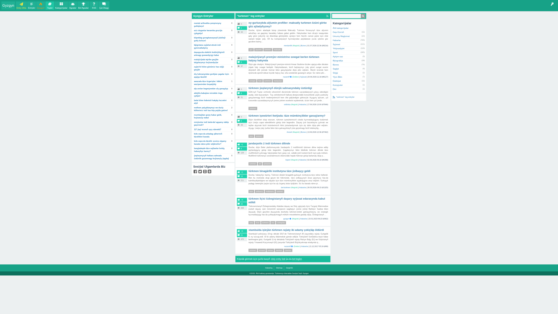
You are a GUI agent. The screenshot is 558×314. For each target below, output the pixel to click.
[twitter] (200, 172)
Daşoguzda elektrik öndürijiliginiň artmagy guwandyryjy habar (209, 53)
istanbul (288, 250)
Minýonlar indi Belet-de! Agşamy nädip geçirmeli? (211, 123)
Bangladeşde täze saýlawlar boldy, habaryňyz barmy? (209, 149)
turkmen (268, 50)
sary (251, 223)
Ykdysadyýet (338, 48)
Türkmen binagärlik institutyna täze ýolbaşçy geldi (279, 171)
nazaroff (286, 77)
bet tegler (297, 259)
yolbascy (259, 191)
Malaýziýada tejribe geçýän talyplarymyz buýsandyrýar (206, 61)
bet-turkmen (285, 188)
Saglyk (336, 69)
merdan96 (288, 46)
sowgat (252, 81)
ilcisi (257, 223)
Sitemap (279, 268)
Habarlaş (268, 268)
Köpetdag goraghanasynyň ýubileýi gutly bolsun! (210, 39)
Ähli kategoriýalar (341, 28)
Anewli (289, 132)
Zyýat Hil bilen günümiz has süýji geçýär (209, 68)
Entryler (31, 8)
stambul (279, 250)
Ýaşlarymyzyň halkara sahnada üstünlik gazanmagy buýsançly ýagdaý (211, 157)
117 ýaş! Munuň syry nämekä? (207, 129)
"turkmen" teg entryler (345, 97)
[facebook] (195, 172)
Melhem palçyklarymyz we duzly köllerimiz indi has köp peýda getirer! (211, 109)
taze (251, 136)
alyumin (258, 50)
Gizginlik (289, 268)
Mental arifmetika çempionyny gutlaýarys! (207, 24)
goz (251, 50)
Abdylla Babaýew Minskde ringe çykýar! (208, 94)
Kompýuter (338, 85)
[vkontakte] (210, 172)
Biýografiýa (338, 60)
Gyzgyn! (40, 8)
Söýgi (335, 73)
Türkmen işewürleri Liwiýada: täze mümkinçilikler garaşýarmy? (286, 115)
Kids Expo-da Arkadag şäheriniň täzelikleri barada (208, 135)
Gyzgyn (8, 5)
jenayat (262, 250)
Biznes (303, 46)
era (273, 223)
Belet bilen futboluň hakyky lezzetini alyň (210, 101)
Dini (334, 89)
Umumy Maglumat (341, 36)
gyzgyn (286, 219)
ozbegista (281, 223)
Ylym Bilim (337, 77)
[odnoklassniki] (205, 172)
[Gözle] (363, 16)
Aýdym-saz (338, 56)
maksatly (277, 50)
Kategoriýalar (61, 8)
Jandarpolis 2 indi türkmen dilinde (269, 143)
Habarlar (302, 105)
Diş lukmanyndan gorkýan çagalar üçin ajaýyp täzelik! (211, 75)
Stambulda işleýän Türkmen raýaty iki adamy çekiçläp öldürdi (286, 230)
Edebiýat (337, 81)
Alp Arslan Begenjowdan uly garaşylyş (211, 89)
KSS (94, 8)
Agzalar (72, 8)
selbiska (287, 105)
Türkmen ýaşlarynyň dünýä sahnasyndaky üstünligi (280, 88)
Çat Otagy (104, 8)
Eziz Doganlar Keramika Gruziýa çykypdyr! (208, 31)
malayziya (278, 81)
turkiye (270, 250)
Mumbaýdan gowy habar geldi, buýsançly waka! (208, 116)
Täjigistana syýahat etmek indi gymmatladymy (207, 46)
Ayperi (287, 160)
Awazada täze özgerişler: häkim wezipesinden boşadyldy (208, 82)
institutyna (270, 191)
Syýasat (303, 77)
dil (260, 164)
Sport (335, 52)
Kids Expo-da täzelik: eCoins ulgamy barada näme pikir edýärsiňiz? (210, 142)
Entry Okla (21, 8)
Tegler (50, 8)
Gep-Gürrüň (338, 32)
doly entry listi (278, 259)
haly (260, 81)
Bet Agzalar (83, 8)
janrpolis (267, 164)
